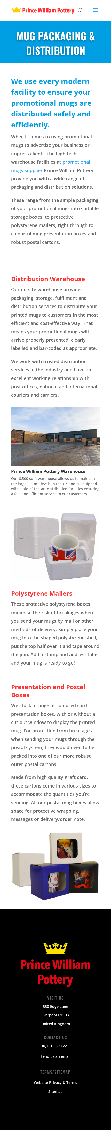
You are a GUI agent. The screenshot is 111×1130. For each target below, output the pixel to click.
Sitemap (55, 1091)
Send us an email (55, 1056)
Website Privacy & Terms (55, 1082)
